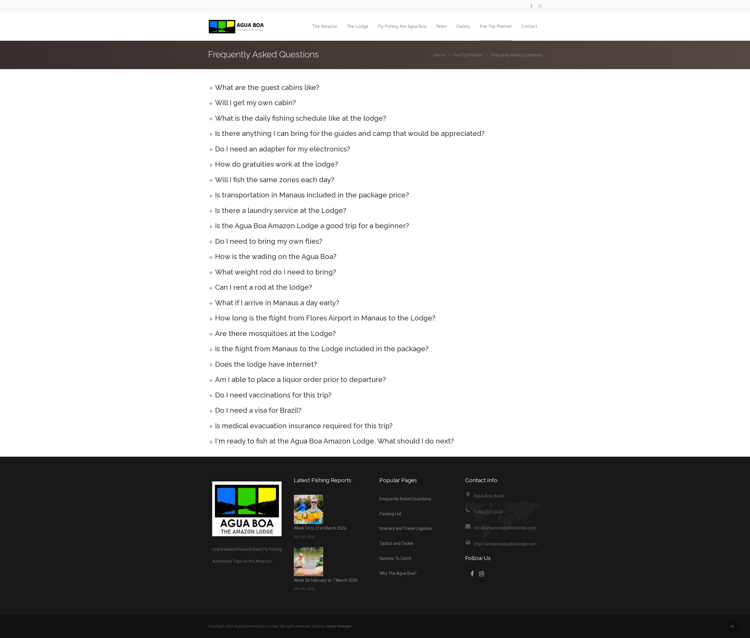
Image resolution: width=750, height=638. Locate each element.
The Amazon (324, 26)
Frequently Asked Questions (405, 499)
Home (439, 55)
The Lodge (358, 26)
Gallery (463, 26)
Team (441, 26)
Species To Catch (395, 558)
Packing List (390, 513)
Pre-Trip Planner (496, 26)
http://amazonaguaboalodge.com (505, 544)
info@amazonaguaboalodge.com (505, 528)
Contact (529, 26)
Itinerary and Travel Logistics (405, 528)
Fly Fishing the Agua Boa (402, 26)
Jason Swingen (338, 626)
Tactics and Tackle (396, 543)
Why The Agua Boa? (398, 573)
